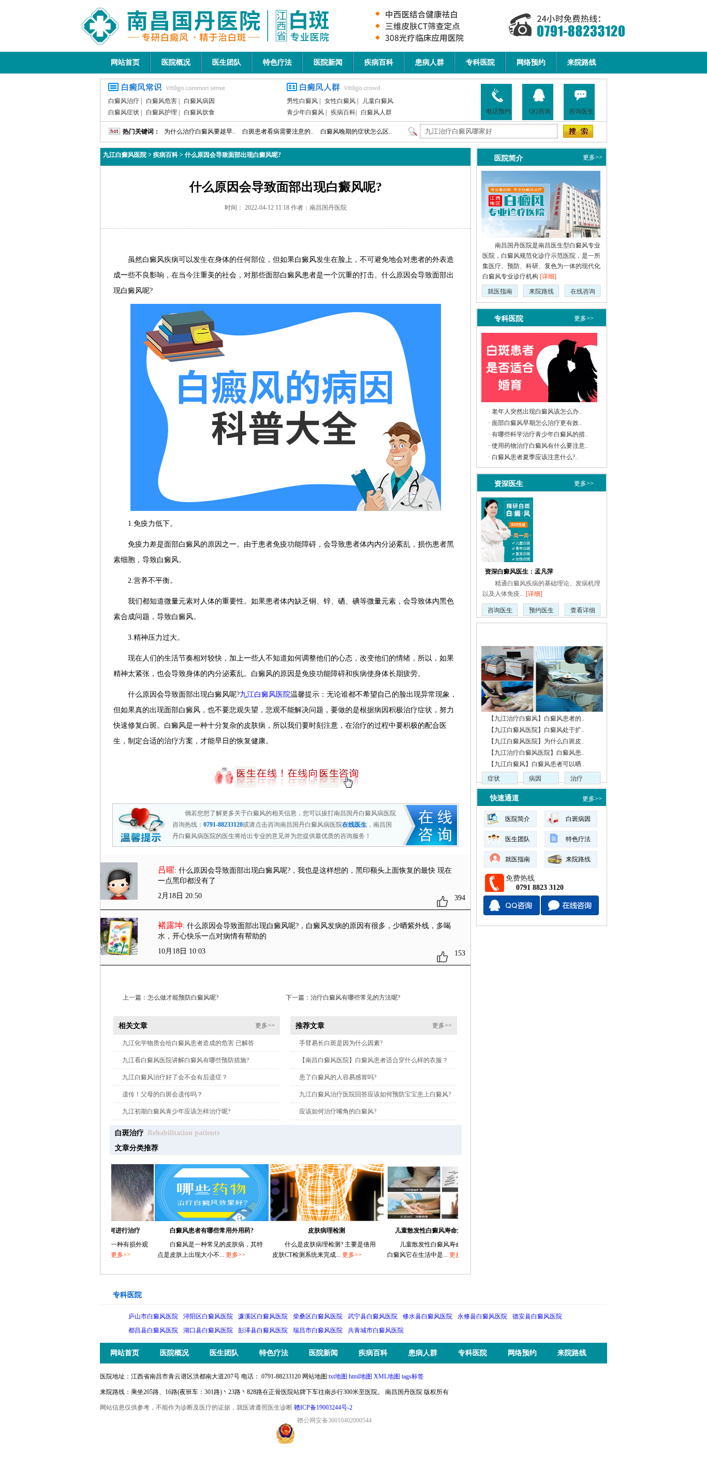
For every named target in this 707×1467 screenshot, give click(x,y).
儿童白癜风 (377, 101)
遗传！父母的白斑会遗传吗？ (162, 1094)
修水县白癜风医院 (427, 1316)
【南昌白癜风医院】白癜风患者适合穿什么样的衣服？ (373, 1060)
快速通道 (504, 798)
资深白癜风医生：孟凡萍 (519, 571)
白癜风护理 (161, 112)
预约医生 (541, 610)
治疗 (576, 778)
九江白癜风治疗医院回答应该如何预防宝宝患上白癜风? (375, 1094)
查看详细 (582, 610)
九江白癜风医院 (124, 154)
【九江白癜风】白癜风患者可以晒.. (536, 764)
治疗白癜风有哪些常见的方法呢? (355, 997)
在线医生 (354, 824)
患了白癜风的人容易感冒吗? (337, 1077)
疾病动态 (504, 633)
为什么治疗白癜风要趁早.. (199, 131)
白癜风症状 (123, 112)
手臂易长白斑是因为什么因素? (340, 1043)
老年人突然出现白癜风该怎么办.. (537, 411)
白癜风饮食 (199, 112)
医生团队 (226, 62)
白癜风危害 (161, 101)
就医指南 (500, 291)
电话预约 (498, 111)
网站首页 (125, 62)
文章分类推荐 (136, 1148)
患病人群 (429, 62)
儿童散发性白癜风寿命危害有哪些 (413, 1230)
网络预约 (531, 62)
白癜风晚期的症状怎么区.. (356, 131)
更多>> (265, 1025)
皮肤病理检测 (298, 1230)
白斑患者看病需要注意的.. (278, 131)
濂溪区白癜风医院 (263, 1316)
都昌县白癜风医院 (153, 1330)
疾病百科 (378, 62)
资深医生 (508, 483)
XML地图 (387, 1376)
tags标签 (413, 1376)
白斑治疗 (129, 1133)
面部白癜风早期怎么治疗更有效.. (537, 423)
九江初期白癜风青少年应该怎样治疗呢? (176, 1111)
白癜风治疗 (123, 101)
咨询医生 (581, 111)
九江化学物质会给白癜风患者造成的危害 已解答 (188, 1043)
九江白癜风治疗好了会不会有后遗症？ (175, 1077)
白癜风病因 (199, 101)
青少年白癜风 (305, 112)
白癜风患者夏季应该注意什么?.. (535, 457)
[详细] (548, 276)
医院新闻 (328, 62)
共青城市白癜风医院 (376, 1330)
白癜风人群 (376, 112)
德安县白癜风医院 (537, 1316)
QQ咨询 (540, 111)
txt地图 (338, 1376)
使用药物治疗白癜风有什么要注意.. (540, 445)
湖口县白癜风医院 (208, 1330)
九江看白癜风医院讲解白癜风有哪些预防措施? (185, 1060)
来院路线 (581, 62)
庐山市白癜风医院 (153, 1316)
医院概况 (175, 62)
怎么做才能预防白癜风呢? (183, 997)
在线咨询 (582, 291)
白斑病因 (578, 819)
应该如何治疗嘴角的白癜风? (337, 1111)
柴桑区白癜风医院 (318, 1316)
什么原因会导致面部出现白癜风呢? (233, 154)
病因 (535, 778)
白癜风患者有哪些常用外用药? (184, 1230)
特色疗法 (277, 62)
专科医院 (480, 62)
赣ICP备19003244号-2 (323, 1407)
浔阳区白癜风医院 (208, 1316)
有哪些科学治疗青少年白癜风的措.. (540, 434)
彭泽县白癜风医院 (263, 1330)
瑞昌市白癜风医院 (318, 1330)
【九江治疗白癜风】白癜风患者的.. (536, 718)
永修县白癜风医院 (482, 1316)
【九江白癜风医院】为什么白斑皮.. (536, 741)
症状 (494, 778)
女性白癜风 (340, 101)
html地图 (360, 1376)
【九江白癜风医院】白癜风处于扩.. (536, 729)
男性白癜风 (302, 101)
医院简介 (508, 158)
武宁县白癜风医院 (372, 1316)
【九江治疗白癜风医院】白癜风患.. (536, 752)
